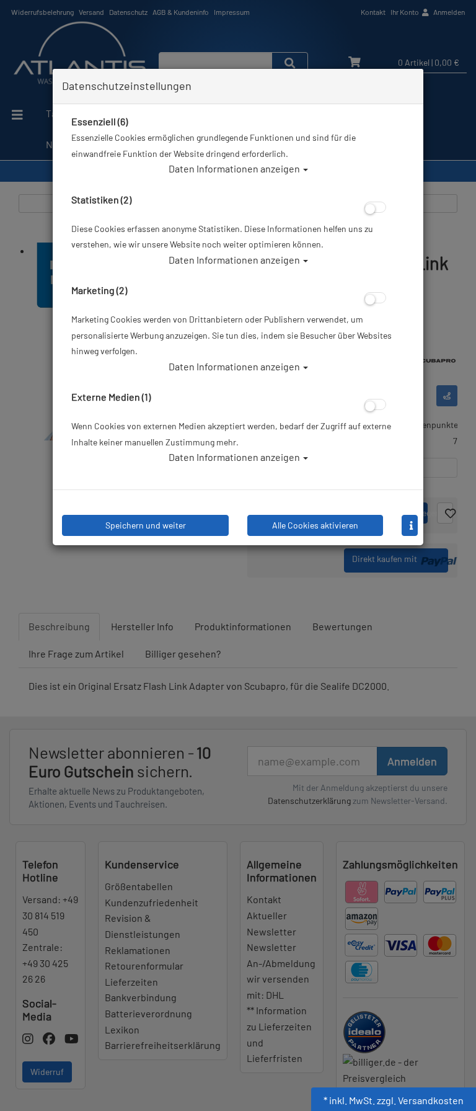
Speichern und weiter (145, 525)
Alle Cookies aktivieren (315, 525)
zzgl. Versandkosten (420, 1100)
